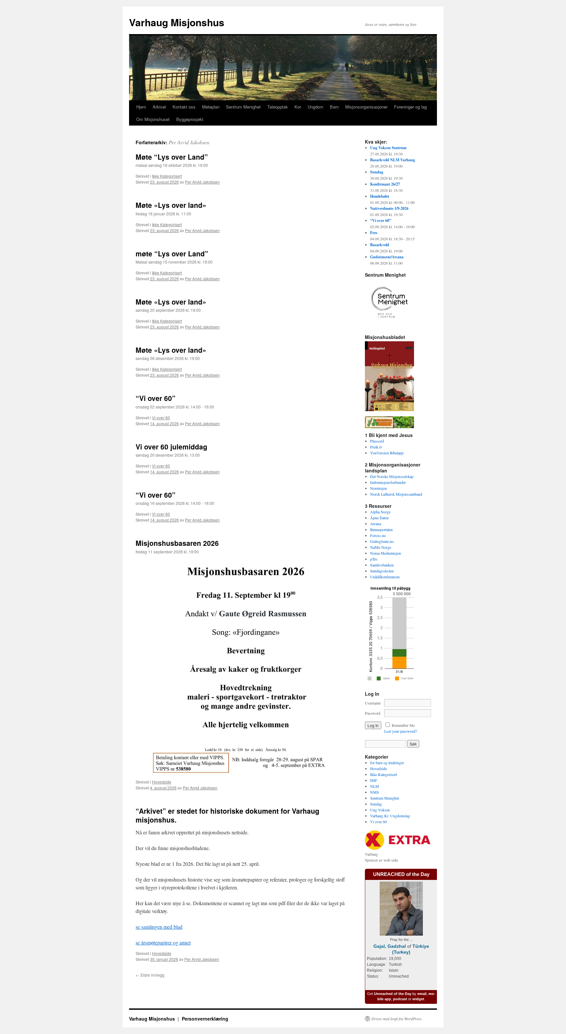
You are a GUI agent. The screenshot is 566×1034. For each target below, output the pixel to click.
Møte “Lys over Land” (172, 157)
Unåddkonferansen (385, 576)
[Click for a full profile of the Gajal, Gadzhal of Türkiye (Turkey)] (401, 934)
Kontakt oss (184, 107)
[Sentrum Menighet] (389, 325)
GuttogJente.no (382, 541)
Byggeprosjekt (189, 119)
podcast (400, 999)
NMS (374, 792)
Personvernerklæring (205, 1018)
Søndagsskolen (382, 570)
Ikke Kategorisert (167, 176)
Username (373, 703)
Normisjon (378, 488)
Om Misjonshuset (153, 119)
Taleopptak (277, 107)
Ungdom (315, 107)
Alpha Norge (380, 511)
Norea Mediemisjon (385, 553)
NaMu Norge (380, 547)
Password (372, 713)
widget (418, 999)
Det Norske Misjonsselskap (391, 476)
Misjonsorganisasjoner (366, 107)
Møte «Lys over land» (171, 205)
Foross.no (378, 535)
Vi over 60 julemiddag (171, 446)
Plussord (377, 441)
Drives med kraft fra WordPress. (397, 1018)
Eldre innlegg (150, 975)
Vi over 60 (161, 417)
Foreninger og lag (410, 107)
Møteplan (210, 107)
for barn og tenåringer (387, 762)
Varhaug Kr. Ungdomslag (390, 815)
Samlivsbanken (382, 564)
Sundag (376, 803)
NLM (374, 786)
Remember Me (403, 725)
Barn (334, 107)
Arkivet (159, 107)
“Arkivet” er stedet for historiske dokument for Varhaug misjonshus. (227, 815)
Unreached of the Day (392, 994)
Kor (297, 107)
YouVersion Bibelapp (387, 452)
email (421, 994)
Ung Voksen (380, 809)
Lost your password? (400, 731)
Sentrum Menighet (243, 107)
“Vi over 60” (156, 398)
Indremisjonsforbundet (388, 482)
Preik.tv (376, 446)
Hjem (141, 107)
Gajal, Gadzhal (389, 946)
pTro (373, 559)
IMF (373, 780)
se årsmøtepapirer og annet (163, 942)
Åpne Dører (379, 517)
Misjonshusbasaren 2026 (177, 543)
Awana (375, 523)
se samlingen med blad (159, 926)
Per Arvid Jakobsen (189, 142)
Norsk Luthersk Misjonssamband (396, 494)
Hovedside (161, 782)
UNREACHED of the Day (401, 874)
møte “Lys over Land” (172, 253)
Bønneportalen (381, 529)
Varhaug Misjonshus (176, 22)
